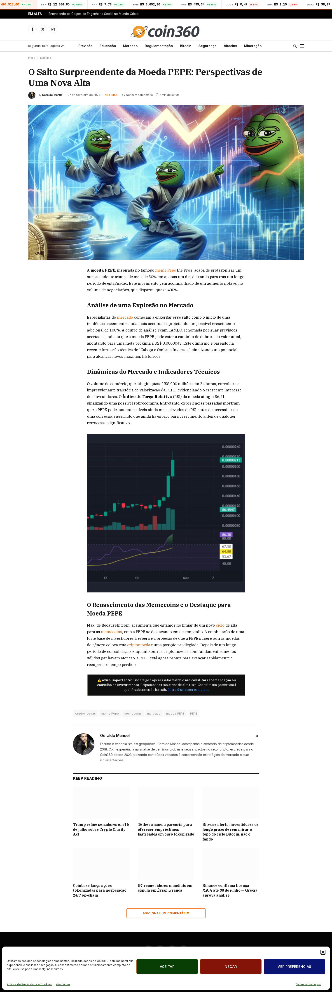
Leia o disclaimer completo (188, 690)
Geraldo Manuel (52, 95)
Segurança (208, 46)
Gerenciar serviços (308, 984)
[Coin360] (166, 29)
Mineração (253, 46)
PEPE (193, 713)
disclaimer (63, 984)
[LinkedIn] (36, 302)
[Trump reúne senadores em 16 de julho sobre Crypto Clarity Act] (101, 803)
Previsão (85, 46)
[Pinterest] (36, 312)
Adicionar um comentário (166, 913)
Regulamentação (159, 46)
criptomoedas (85, 713)
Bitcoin (185, 46)
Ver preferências (294, 966)
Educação (108, 46)
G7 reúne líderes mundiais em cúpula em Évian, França (165, 888)
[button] (323, 952)
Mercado (130, 46)
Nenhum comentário (139, 95)
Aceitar (167, 966)
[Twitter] (36, 292)
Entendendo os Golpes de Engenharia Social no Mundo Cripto (94, 14)
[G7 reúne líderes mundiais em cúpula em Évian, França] (166, 864)
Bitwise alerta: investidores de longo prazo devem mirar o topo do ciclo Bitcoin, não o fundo (230, 831)
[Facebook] (36, 281)
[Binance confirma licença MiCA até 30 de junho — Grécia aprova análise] (230, 864)
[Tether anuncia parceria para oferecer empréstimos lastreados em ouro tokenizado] (166, 803)
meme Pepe (165, 270)
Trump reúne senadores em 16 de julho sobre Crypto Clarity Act (101, 829)
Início (31, 57)
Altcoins (230, 46)
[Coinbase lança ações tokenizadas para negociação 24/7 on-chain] (101, 864)
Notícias (45, 57)
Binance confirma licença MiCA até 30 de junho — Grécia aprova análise (229, 890)
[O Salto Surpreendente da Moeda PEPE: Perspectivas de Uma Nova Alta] (166, 182)
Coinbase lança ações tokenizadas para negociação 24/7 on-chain (99, 890)
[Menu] (302, 46)
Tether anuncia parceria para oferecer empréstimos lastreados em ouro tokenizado (166, 829)
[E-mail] (36, 323)
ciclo (220, 625)
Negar (231, 966)
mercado (125, 317)
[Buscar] (295, 46)
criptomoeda (139, 644)
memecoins (111, 631)
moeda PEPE (175, 713)
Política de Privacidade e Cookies (29, 984)
